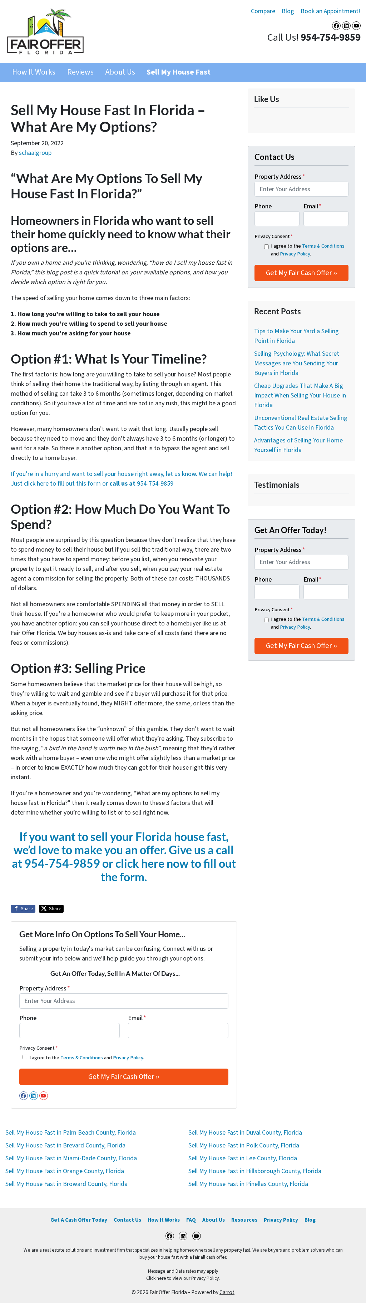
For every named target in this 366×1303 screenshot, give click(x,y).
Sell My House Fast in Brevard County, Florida (65, 1145)
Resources (244, 1220)
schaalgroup (35, 152)
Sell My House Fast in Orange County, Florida (64, 1171)
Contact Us (127, 1220)
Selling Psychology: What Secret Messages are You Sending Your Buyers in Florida (296, 363)
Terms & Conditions (81, 1057)
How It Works (33, 72)
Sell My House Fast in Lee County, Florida (242, 1158)
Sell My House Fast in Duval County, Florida (245, 1132)
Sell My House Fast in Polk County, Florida (243, 1145)
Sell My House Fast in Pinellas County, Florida (248, 1184)
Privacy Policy (128, 1057)
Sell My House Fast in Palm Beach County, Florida (70, 1132)
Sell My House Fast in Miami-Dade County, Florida (71, 1158)
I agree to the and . (86, 1057)
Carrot (226, 1292)
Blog (288, 11)
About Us (120, 72)
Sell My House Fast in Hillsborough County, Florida (254, 1171)
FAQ (191, 1220)
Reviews (80, 72)
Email (137, 1018)
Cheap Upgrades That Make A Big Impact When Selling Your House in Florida (300, 395)
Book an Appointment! (331, 11)
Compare (263, 11)
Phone (27, 1018)
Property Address (44, 988)
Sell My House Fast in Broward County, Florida (66, 1184)
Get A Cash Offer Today (78, 1220)
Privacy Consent (38, 1048)
